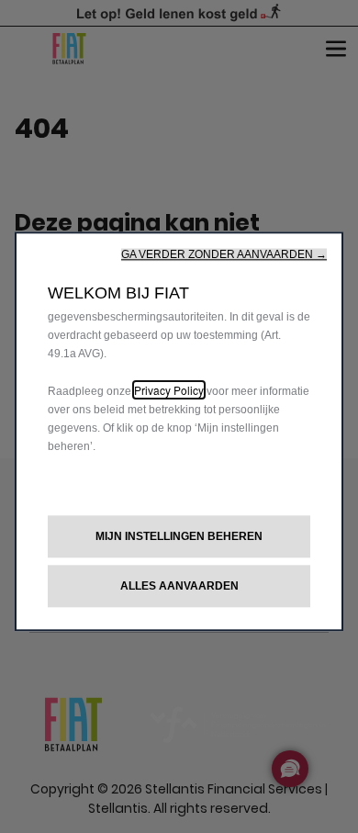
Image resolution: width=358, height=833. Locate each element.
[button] (224, 254)
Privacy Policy (169, 390)
